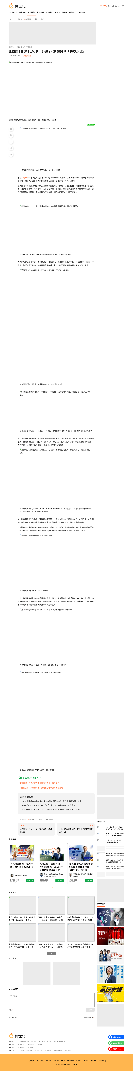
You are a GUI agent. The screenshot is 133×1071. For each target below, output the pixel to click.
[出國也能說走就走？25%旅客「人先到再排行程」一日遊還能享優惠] (51, 932)
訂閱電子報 (38, 1050)
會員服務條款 (57, 1050)
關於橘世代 (21, 1044)
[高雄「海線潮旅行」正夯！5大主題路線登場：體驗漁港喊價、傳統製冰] (81, 905)
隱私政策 (68, 1050)
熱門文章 (101, 821)
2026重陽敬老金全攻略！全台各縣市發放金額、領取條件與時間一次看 (115, 828)
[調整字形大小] (11, 154)
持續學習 (22, 12)
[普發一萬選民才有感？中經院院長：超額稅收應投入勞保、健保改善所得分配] (101, 868)
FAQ (37, 1061)
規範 (10, 1010)
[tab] (52, 887)
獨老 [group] (42, 19)
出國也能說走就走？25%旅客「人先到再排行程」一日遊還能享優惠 (51, 945)
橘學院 (64, 12)
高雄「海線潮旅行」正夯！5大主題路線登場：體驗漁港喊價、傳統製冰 (80, 918)
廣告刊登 (31, 1044)
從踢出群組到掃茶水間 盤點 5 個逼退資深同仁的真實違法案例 (114, 861)
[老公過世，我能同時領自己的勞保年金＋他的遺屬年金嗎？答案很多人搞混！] (101, 855)
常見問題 (48, 1050)
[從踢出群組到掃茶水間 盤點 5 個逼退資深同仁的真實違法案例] (101, 861)
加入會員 (21, 1050)
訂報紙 (86, 1061)
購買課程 (103, 6)
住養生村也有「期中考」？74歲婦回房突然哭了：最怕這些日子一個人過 (115, 841)
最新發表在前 (88, 1017)
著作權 (63, 1061)
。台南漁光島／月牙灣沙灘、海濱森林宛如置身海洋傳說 (40, 788)
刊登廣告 (31, 1061)
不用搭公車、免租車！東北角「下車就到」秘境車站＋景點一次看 (51, 918)
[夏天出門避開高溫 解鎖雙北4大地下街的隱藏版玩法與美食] (81, 932)
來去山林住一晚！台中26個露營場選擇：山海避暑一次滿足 (22, 918)
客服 (41, 1061)
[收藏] (11, 148)
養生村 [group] (12, 19)
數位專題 (72, 12)
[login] (119, 6)
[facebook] (109, 6)
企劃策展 (82, 12)
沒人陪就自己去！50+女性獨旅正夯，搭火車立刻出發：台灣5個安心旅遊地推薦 (22, 945)
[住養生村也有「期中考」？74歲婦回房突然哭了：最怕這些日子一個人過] (101, 841)
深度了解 (30, 881)
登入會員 (29, 1050)
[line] (112, 6)
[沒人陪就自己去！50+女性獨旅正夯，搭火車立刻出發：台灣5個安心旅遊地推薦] (22, 932)
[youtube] (116, 6)
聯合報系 (79, 1061)
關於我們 (93, 1061)
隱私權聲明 (70, 1061)
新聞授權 (48, 1061)
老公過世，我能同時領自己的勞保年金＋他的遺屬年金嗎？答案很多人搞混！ (115, 855)
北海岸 (39, 819)
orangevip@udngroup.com (27, 1041)
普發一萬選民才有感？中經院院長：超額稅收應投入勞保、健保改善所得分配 (115, 868)
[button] (122, 6)
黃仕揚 (31, 819)
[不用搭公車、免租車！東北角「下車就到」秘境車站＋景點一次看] (51, 905)
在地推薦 (31, 12)
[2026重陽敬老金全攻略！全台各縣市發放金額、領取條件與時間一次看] (101, 828)
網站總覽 (101, 1061)
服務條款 (56, 1061)
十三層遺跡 (49, 819)
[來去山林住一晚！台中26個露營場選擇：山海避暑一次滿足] (22, 905)
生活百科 (40, 12)
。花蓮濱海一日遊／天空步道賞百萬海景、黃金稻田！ (39, 783)
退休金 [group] (20, 19)
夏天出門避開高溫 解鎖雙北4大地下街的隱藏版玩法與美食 (80, 945)
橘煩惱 (57, 12)
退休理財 (13, 12)
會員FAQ (30, 1047)
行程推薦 (29, 47)
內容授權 (39, 1044)
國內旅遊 (23, 819)
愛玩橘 (19, 47)
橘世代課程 (21, 1047)
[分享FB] (11, 129)
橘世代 (11, 47)
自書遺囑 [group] (28, 19)
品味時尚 (49, 12)
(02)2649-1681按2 (45, 1041)
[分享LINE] (11, 135)
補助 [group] (36, 19)
